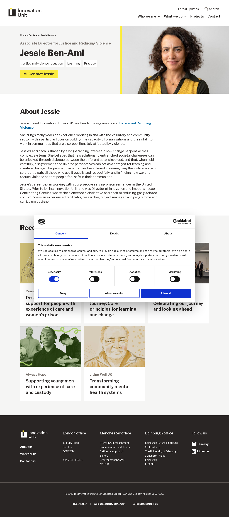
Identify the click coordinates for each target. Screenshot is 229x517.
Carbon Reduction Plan (145, 504)
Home (23, 35)
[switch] (94, 279)
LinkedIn (203, 451)
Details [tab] (114, 233)
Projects (197, 16)
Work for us (28, 454)
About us (26, 447)
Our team (33, 35)
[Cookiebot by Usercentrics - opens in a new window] (175, 221)
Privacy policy (79, 504)
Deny (63, 293)
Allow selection (114, 293)
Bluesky (203, 444)
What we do (173, 16)
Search (214, 9)
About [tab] (168, 233)
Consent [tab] (60, 233)
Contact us (28, 461)
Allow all (166, 293)
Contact (214, 16)
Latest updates (188, 9)
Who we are (147, 16)
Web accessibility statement (109, 504)
